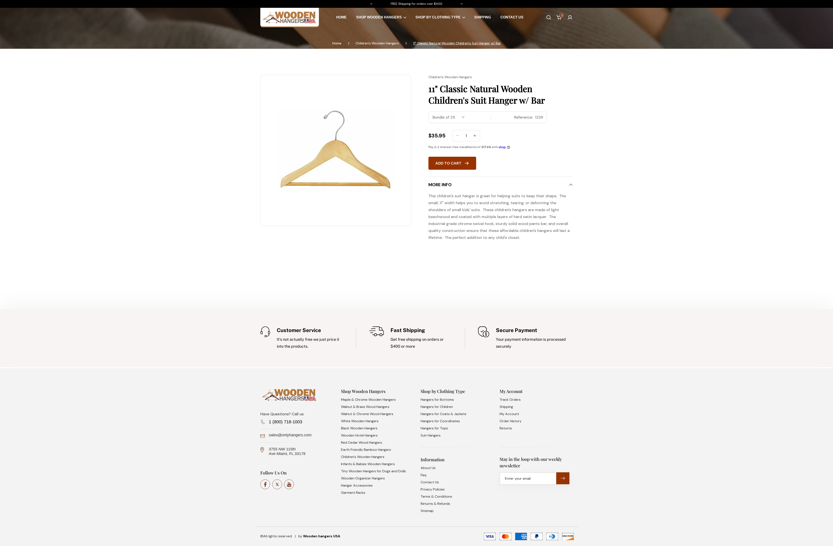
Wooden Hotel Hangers (359, 435)
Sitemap (427, 511)
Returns (506, 428)
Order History (510, 421)
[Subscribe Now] (562, 478)
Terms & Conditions (436, 496)
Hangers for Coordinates (440, 421)
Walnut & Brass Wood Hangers (365, 406)
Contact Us (430, 482)
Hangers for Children (437, 406)
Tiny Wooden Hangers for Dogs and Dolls (373, 471)
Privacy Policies (433, 489)
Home (336, 43)
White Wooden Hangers (360, 421)
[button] (381, 17)
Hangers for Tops (434, 428)
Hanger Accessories (357, 485)
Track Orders (510, 399)
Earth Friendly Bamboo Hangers (366, 449)
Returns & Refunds (435, 503)
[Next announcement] (461, 4)
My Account (509, 414)
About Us (428, 468)
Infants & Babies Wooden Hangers (368, 464)
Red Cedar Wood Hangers (361, 442)
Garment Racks (353, 492)
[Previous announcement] (371, 4)
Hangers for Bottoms (437, 399)
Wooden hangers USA (321, 536)
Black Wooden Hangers (359, 428)
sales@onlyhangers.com (290, 435)
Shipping (506, 406)
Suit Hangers (431, 435)
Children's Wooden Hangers (377, 43)
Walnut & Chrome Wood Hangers (367, 414)
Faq (423, 475)
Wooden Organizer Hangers (363, 478)
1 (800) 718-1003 (285, 421)
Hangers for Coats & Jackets (443, 414)
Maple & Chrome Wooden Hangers (368, 399)
